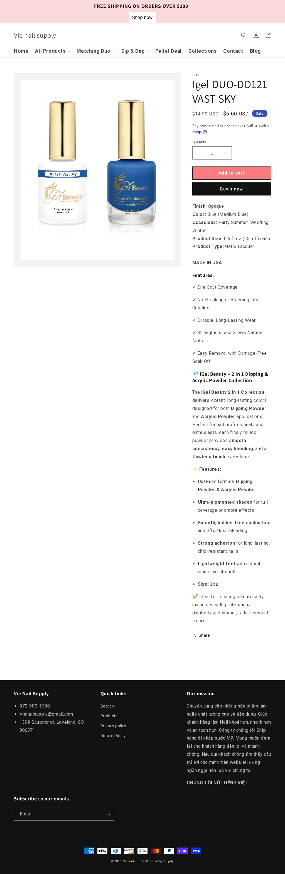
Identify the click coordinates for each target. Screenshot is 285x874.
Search (107, 706)
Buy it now (231, 189)
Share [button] (204, 635)
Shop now (142, 17)
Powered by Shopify (160, 861)
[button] (52, 50)
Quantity (199, 142)
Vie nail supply (134, 861)
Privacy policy (113, 726)
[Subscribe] (108, 814)
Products (109, 716)
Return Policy (113, 735)
